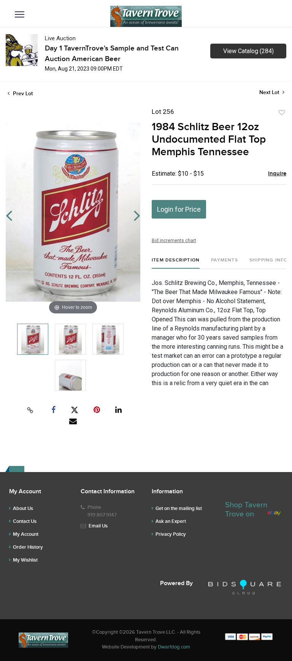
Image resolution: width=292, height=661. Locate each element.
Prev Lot (22, 93)
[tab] (176, 263)
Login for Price (179, 209)
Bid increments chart (174, 240)
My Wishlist (25, 560)
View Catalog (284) (248, 51)
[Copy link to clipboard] (30, 410)
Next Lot (270, 92)
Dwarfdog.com (174, 647)
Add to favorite (281, 113)
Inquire (277, 173)
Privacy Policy (171, 534)
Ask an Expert (171, 521)
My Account (25, 534)
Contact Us (24, 521)
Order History (28, 547)
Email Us (98, 526)
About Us (23, 508)
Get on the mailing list (179, 508)
